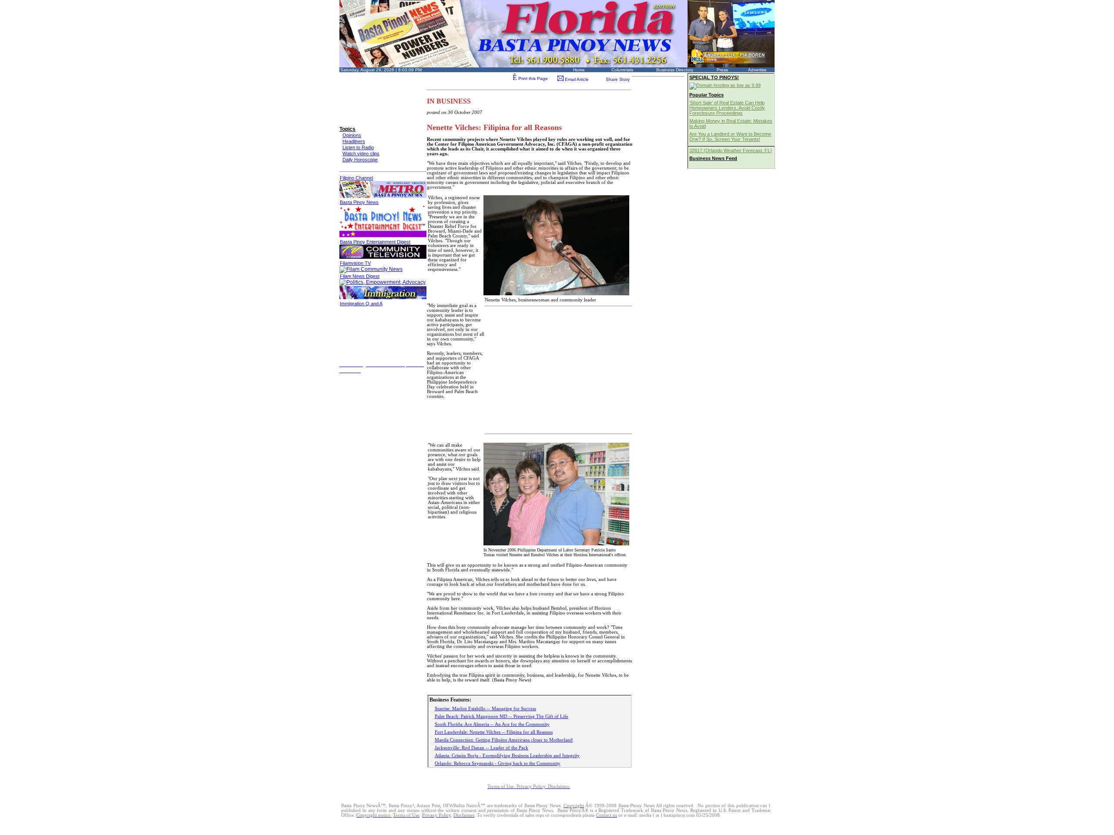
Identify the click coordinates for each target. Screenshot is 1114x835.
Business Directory (674, 69)
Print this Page (530, 78)
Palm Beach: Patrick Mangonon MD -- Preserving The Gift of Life (501, 716)
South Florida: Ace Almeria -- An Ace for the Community (492, 724)
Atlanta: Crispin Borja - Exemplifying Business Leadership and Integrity (507, 755)
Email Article (576, 79)
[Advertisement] (378, 92)
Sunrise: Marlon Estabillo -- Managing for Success (485, 708)
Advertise (757, 69)
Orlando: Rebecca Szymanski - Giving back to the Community (497, 763)
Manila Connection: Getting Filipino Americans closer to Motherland (504, 739)
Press (722, 69)
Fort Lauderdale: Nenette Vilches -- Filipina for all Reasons (494, 732)
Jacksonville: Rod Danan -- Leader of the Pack (481, 747)
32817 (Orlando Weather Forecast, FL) (730, 150)
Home (579, 69)
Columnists (622, 69)
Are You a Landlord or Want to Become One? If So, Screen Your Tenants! (730, 136)
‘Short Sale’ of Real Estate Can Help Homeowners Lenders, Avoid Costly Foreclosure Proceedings (727, 108)
